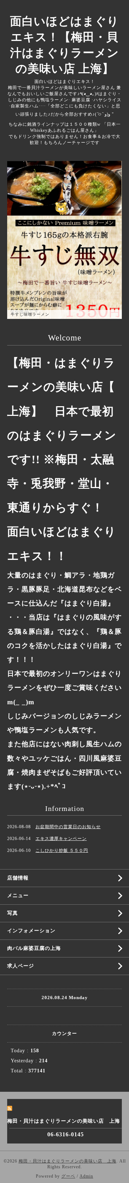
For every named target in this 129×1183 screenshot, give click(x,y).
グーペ (68, 1176)
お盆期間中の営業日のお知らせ (68, 826)
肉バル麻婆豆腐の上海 (34, 948)
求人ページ (20, 966)
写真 (12, 913)
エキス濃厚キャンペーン (61, 838)
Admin (86, 1176)
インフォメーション (31, 930)
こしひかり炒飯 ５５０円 (61, 850)
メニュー (18, 895)
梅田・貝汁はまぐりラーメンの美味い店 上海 (67, 1161)
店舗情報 (18, 878)
